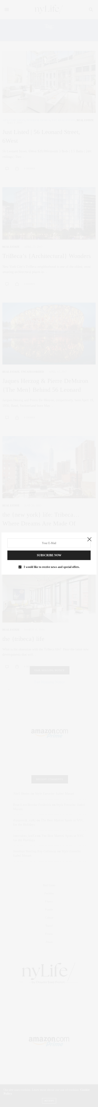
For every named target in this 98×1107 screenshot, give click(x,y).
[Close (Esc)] (89, 539)
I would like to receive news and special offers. (52, 567)
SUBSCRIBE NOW (49, 555)
